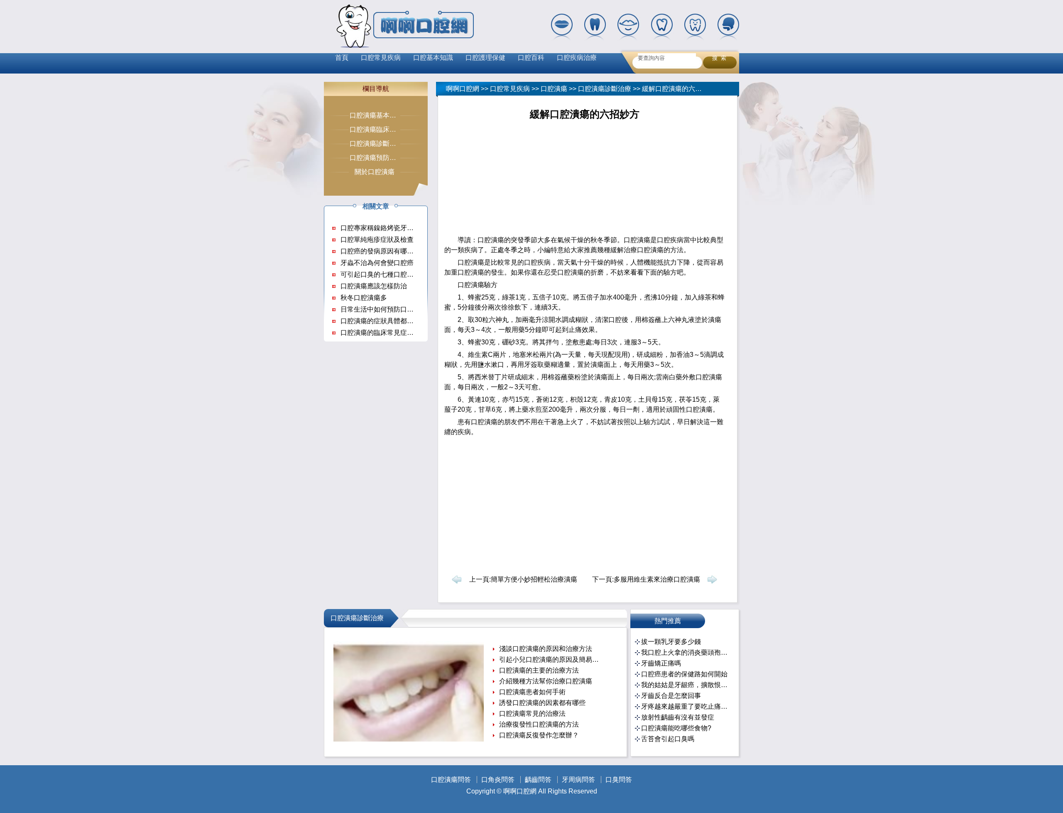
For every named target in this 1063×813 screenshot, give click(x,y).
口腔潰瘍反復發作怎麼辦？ (539, 735)
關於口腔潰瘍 (374, 171)
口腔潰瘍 (554, 88)
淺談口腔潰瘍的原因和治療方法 (545, 648)
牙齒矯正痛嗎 (661, 663)
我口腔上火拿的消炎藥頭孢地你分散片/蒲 (685, 652)
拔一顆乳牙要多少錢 (671, 641)
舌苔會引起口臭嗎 (667, 738)
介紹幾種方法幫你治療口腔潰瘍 (545, 681)
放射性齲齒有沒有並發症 (677, 717)
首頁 (341, 57)
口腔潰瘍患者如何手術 (532, 691)
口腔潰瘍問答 (451, 779)
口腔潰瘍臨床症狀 (376, 129)
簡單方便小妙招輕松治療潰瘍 (534, 579)
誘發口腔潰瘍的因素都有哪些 (542, 702)
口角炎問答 (497, 779)
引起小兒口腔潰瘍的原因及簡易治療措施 (550, 659)
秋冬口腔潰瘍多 (363, 297)
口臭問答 (618, 779)
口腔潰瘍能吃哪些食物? (676, 728)
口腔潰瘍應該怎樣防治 (373, 286)
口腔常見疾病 (381, 57)
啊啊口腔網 (462, 88)
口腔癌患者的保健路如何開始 (684, 674)
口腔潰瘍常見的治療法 (532, 713)
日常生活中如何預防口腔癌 (380, 309)
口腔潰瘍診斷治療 (604, 88)
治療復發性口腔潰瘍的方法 (539, 724)
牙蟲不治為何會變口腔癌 (377, 262)
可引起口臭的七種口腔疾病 (380, 274)
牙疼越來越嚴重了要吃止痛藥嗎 (685, 706)
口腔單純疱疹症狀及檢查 (377, 239)
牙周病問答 (578, 779)
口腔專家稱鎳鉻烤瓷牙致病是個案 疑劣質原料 (407, 227)
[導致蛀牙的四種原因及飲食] (408, 739)
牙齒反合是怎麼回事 (671, 695)
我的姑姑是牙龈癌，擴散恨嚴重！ (685, 684)
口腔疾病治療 (577, 57)
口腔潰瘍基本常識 (376, 115)
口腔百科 (531, 57)
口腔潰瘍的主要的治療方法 (539, 670)
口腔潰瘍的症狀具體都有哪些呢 (387, 320)
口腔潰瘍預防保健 (376, 157)
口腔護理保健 (485, 57)
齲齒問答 (538, 779)
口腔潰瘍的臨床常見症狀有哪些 (387, 332)
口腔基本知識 (433, 57)
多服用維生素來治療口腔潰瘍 (657, 579)
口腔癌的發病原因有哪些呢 (380, 251)
